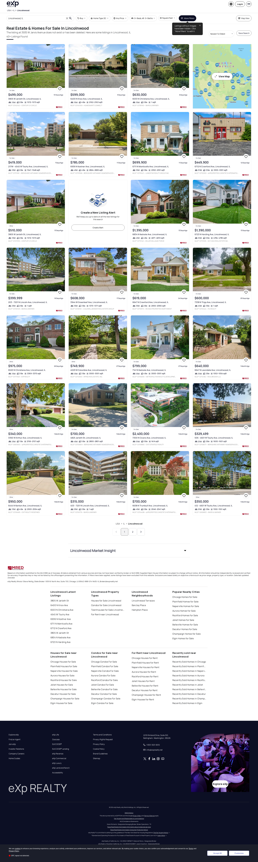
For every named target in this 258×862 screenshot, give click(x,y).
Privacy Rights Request (103, 739)
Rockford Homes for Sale (185, 615)
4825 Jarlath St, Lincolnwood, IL (85, 437)
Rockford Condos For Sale (104, 680)
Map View (245, 18)
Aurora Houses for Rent (144, 671)
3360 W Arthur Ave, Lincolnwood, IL (25, 437)
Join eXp (12, 744)
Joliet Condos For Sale (102, 684)
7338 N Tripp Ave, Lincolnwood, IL (210, 302)
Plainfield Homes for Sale (185, 601)
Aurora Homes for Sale (184, 610)
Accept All (217, 853)
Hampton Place (140, 609)
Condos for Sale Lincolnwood (106, 605)
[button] (129, 550)
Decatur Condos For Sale (104, 693)
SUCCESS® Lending (60, 749)
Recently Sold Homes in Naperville (189, 670)
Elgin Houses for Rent (143, 699)
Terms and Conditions (102, 735)
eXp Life (55, 735)
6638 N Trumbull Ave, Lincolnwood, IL (150, 505)
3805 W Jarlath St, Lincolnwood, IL (24, 98)
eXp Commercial (59, 758)
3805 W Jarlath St (60, 600)
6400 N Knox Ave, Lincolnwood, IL (86, 98)
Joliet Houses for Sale (62, 684)
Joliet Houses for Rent (143, 681)
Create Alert (98, 227)
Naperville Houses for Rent (145, 667)
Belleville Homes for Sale (185, 624)
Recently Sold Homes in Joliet (187, 684)
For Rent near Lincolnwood (105, 614)
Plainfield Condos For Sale (104, 666)
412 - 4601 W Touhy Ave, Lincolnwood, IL (213, 505)
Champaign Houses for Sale (65, 698)
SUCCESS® (57, 744)
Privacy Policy (99, 744)
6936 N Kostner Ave (61, 619)
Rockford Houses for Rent (145, 676)
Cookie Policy (98, 749)
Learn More (161, 835)
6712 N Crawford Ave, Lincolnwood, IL (212, 166)
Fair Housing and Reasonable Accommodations (129, 818)
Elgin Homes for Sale (183, 638)
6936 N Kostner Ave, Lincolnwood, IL (87, 166)
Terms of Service (149, 816)
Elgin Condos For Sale (102, 703)
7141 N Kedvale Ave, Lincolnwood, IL (149, 370)
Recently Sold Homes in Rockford (189, 680)
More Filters (189, 18)
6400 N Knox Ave (59, 605)
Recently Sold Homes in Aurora (188, 675)
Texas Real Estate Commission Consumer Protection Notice (129, 830)
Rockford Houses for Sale (64, 680)
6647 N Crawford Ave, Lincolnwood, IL (150, 302)
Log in (240, 4)
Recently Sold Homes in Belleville (189, 689)
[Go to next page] (141, 532)
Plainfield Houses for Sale (64, 666)
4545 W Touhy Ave (60, 614)
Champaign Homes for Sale (186, 633)
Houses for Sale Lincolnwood (106, 600)
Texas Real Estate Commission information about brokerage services (129, 827)
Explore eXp (14, 735)
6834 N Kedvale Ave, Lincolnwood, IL (149, 234)
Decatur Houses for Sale (63, 693)
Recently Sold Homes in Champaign (189, 698)
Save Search (243, 33)
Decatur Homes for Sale (184, 629)
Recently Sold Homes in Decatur (189, 693)
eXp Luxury (56, 763)
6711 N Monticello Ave (61, 623)
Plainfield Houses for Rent (145, 662)
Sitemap (96, 758)
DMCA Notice (129, 813)
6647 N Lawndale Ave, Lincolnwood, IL (213, 370)
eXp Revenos (57, 754)
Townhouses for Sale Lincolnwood (108, 609)
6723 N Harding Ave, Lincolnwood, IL (212, 234)
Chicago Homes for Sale (184, 596)
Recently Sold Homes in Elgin (187, 703)
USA (118, 523)
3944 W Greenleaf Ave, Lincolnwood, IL (89, 302)
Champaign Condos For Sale (105, 698)
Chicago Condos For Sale (104, 661)
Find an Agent (14, 739)
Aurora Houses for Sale (62, 675)
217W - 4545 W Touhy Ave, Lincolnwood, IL (28, 166)
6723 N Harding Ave (61, 642)
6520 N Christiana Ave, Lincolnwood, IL (27, 370)
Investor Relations (16, 749)
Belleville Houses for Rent (145, 685)
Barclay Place (139, 605)
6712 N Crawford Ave (61, 628)
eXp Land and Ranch (61, 768)
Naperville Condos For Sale (105, 670)
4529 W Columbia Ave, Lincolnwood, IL (88, 370)
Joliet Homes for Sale (183, 620)
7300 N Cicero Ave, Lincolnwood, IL (149, 437)
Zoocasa (56, 739)
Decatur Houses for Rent (145, 690)
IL (124, 523)
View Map (224, 76)
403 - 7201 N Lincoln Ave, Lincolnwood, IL (89, 505)
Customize (239, 853)
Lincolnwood (135, 523)
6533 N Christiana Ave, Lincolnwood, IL (151, 98)
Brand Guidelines (100, 754)
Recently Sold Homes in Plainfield (189, 666)
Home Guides (14, 758)
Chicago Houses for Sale (63, 661)
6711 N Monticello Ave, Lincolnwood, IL (150, 166)
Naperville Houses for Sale (64, 670)
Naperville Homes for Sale (185, 606)
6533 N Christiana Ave (62, 609)
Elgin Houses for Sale (61, 703)
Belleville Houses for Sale (64, 689)
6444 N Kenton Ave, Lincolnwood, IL (25, 505)
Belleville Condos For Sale (104, 689)
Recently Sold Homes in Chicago (189, 661)
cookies (17, 849)
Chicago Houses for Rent (145, 658)
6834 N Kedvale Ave (61, 637)
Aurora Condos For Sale (103, 675)
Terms (191, 849)
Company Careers (16, 754)
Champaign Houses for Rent (146, 694)
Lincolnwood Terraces (143, 600)
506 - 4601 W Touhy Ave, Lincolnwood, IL (214, 437)
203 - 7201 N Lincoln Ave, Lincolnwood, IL (27, 302)
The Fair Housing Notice (160, 833)
